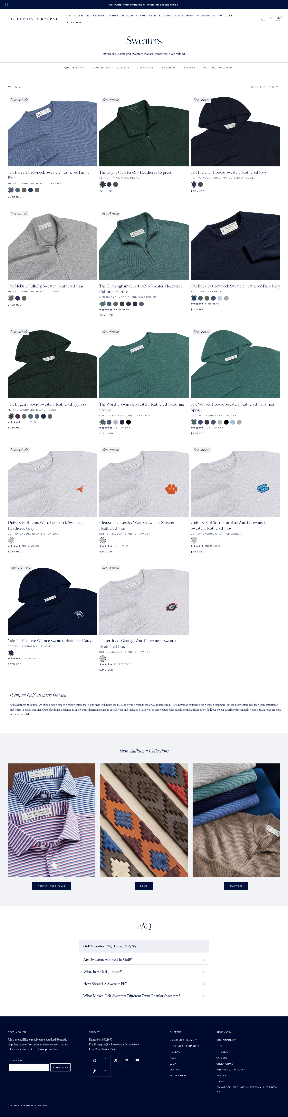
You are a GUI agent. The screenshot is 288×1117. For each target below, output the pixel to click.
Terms (220, 1081)
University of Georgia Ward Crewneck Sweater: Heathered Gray (138, 643)
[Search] (263, 19)
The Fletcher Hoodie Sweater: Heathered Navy (229, 172)
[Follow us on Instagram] (94, 1060)
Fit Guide (222, 1051)
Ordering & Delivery (183, 1039)
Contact (175, 1069)
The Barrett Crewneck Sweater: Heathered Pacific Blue (48, 175)
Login (173, 1063)
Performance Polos (51, 886)
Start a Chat (108, 1049)
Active (178, 15)
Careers (221, 1057)
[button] (264, 87)
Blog (219, 1045)
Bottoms (165, 15)
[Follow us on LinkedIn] (105, 1071)
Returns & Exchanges (184, 1045)
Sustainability (226, 1039)
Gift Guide (225, 15)
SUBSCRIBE (60, 1067)
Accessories (206, 15)
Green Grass (225, 1063)
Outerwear (148, 15)
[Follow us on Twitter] (115, 1060)
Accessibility (178, 1075)
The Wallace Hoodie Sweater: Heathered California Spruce (232, 407)
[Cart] (278, 19)
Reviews (175, 1051)
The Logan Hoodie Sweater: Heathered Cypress (47, 404)
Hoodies (189, 67)
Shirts (114, 15)
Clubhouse (74, 22)
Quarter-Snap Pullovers (110, 67)
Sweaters (168, 67)
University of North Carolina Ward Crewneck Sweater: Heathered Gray (228, 525)
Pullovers (130, 15)
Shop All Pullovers (218, 67)
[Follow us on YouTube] (137, 1060)
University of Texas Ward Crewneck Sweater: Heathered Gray (45, 525)
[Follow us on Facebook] (105, 1060)
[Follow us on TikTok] (94, 1071)
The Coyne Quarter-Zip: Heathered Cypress (135, 172)
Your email (16, 1060)
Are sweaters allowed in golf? (107, 960)
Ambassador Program (230, 1069)
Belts (144, 886)
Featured (99, 15)
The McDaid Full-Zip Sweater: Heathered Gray (46, 286)
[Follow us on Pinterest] (126, 1060)
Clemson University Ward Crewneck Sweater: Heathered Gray (137, 525)
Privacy (221, 1075)
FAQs (173, 1057)
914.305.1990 (104, 1039)
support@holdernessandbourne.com (118, 1044)
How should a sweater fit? (105, 984)
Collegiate (82, 15)
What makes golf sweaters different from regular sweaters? (131, 996)
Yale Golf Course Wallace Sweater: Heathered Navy (49, 641)
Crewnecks (145, 67)
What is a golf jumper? (102, 972)
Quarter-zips (74, 67)
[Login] (270, 19)
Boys (189, 15)
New (68, 15)
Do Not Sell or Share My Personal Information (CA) (247, 1089)
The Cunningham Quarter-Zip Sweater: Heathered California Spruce (141, 289)
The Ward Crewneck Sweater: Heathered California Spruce (141, 407)
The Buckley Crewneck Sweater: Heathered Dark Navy (235, 286)
